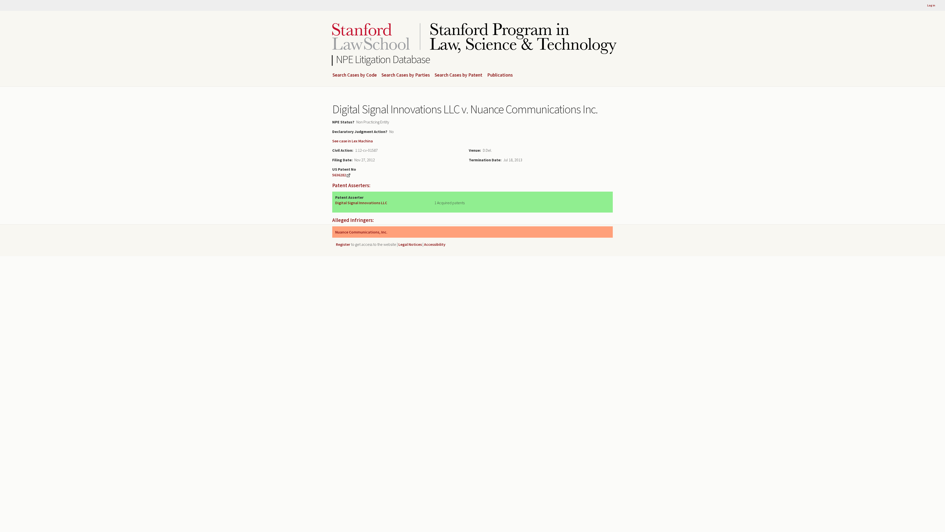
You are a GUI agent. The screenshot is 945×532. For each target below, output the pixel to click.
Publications (500, 75)
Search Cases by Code (354, 75)
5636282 (339, 174)
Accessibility (434, 244)
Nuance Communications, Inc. (361, 232)
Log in (931, 5)
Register (343, 244)
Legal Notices (410, 244)
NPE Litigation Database (383, 59)
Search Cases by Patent (458, 75)
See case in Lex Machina (352, 140)
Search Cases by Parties (405, 75)
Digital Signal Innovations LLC (361, 202)
